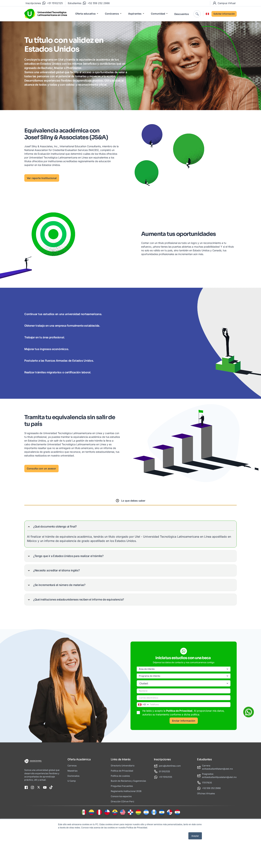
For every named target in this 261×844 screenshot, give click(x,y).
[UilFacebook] (26, 787)
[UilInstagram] (32, 787)
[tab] (130, 501)
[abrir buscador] (197, 13)
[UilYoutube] (45, 787)
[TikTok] (51, 787)
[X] (38, 787)
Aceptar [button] (195, 835)
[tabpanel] (130, 563)
